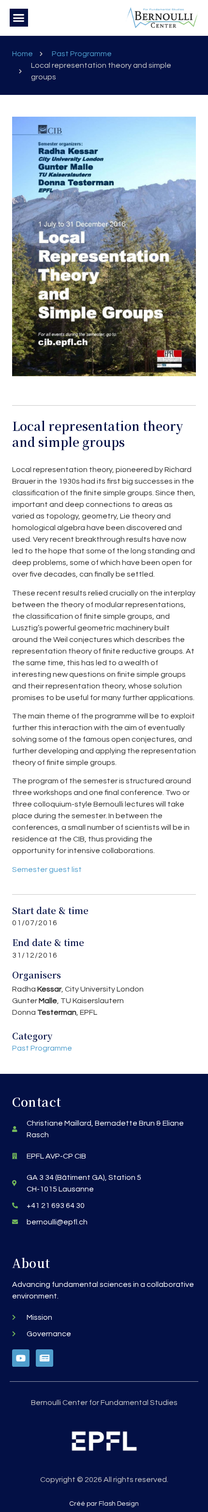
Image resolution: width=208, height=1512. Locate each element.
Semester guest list (47, 869)
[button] (19, 18)
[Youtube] (21, 1358)
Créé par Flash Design (104, 1503)
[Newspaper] (44, 1358)
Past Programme (82, 54)
